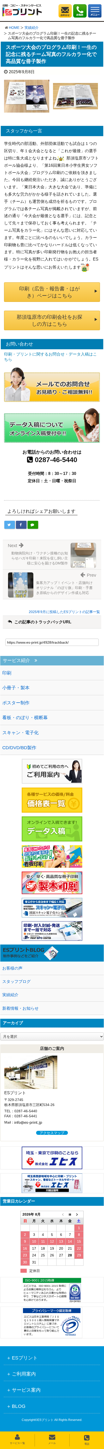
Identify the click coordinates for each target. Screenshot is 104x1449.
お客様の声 (12, 968)
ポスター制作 (16, 702)
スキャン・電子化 (20, 732)
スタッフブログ (16, 981)
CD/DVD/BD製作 (19, 747)
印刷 (6, 672)
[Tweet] (9, 525)
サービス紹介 (16, 660)
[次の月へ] (79, 1214)
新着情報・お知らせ (20, 1008)
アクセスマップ (52, 1133)
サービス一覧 (17, 1443)
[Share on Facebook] (21, 525)
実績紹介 (31, 28)
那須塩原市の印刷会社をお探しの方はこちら (49, 320)
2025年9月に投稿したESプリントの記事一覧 (64, 612)
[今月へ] (69, 1214)
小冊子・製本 (16, 687)
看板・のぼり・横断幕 (25, 717)
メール (52, 1443)
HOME (14, 28)
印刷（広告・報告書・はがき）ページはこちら (49, 292)
